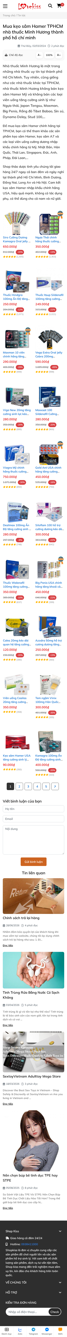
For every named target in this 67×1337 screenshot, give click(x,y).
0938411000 (29, 1244)
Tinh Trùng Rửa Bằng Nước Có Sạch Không (31, 995)
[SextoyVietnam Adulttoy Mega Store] (33, 1052)
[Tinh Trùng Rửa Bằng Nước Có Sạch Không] (33, 970)
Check (54, 1312)
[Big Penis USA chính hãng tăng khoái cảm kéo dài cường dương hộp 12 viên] (49, 566)
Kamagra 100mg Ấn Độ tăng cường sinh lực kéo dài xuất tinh (48, 759)
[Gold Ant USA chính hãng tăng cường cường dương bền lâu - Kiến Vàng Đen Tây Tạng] (49, 451)
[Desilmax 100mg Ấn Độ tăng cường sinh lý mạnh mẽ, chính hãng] (17, 508)
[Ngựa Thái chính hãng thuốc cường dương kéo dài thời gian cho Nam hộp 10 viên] (49, 220)
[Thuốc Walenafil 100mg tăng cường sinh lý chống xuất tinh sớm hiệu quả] (17, 566)
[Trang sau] (55, 786)
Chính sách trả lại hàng (21, 918)
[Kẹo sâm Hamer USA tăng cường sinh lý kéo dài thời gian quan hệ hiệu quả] (17, 739)
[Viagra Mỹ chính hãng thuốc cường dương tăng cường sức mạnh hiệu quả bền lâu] (17, 451)
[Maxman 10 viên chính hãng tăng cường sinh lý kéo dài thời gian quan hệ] (17, 335)
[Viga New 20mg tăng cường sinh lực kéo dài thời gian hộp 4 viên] (17, 393)
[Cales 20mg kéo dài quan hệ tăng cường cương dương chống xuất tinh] (17, 623)
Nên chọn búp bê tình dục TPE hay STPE (30, 1177)
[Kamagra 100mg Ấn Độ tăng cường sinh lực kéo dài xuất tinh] (49, 739)
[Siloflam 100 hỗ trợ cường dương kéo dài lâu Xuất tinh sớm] (49, 508)
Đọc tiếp (8, 945)
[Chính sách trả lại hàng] (33, 896)
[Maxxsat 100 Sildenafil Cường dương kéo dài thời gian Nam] (49, 393)
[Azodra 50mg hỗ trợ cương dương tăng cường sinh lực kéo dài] (49, 623)
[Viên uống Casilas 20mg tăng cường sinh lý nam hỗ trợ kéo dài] (17, 681)
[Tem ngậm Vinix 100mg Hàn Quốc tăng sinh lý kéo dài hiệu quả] (49, 681)
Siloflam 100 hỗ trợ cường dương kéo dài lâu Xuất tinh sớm (49, 529)
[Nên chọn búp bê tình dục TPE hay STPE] (33, 1140)
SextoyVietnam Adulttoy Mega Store (32, 1076)
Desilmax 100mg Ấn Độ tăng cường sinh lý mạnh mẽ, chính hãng (17, 529)
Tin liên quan (33, 872)
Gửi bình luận (34, 862)
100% (49, 54)
